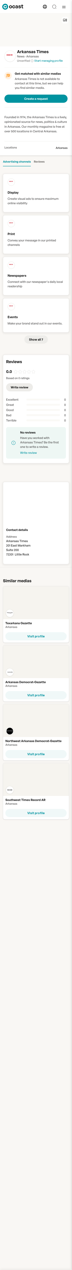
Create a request (36, 99)
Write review (19, 387)
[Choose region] (45, 6)
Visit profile (36, 636)
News (21, 56)
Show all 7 (36, 339)
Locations (10, 147)
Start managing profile (48, 60)
